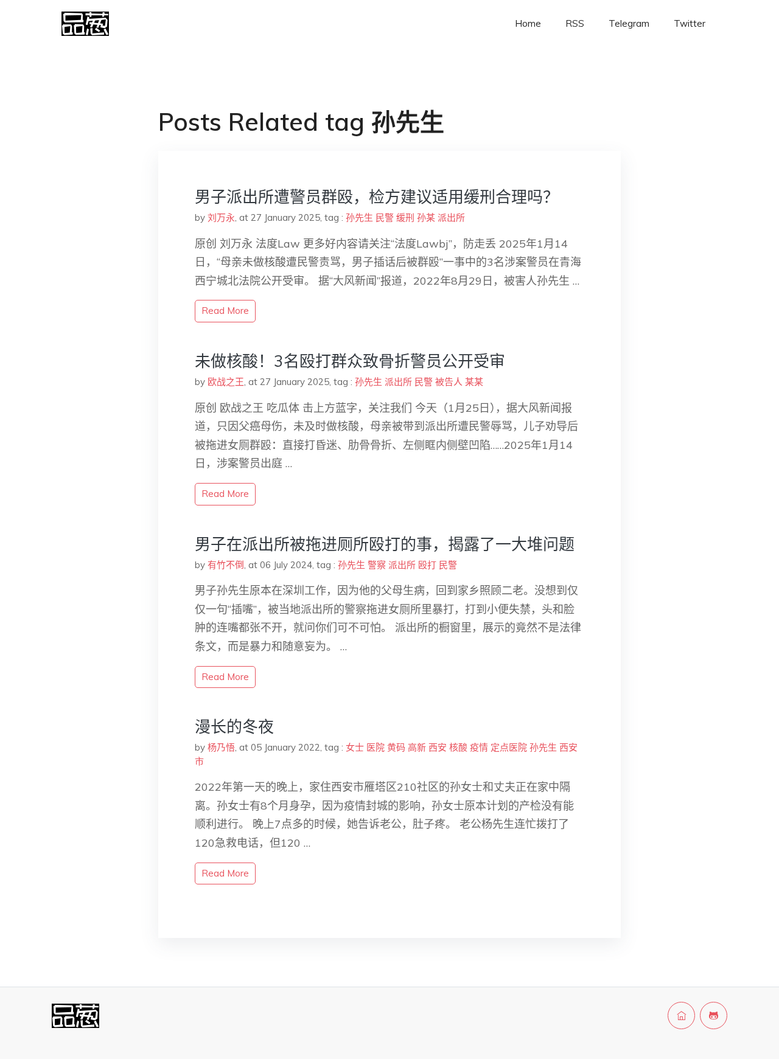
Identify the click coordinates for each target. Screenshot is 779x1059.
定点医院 (509, 747)
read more (225, 310)
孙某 (426, 217)
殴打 (427, 565)
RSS (574, 23)
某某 (474, 381)
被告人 (449, 381)
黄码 (396, 747)
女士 (355, 747)
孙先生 (359, 217)
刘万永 (221, 217)
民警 (385, 217)
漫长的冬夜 (234, 727)
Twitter (689, 23)
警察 (377, 565)
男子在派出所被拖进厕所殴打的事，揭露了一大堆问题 (385, 544)
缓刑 (405, 217)
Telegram (629, 23)
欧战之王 (226, 381)
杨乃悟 (221, 747)
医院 (375, 747)
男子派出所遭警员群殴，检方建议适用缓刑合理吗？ (377, 197)
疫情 (479, 747)
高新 (417, 747)
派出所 (451, 217)
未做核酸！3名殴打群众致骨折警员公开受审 (350, 361)
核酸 (458, 747)
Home (528, 23)
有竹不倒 (226, 565)
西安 (437, 747)
